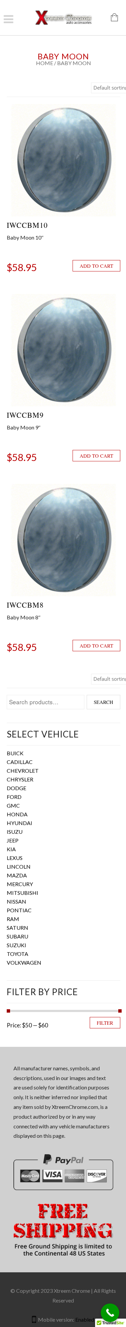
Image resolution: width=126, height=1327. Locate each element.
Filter (105, 1022)
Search (103, 702)
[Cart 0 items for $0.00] (111, 18)
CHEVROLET (23, 770)
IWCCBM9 (25, 415)
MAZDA (17, 875)
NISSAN (16, 901)
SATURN (17, 927)
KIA (11, 849)
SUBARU (17, 936)
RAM (13, 919)
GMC (13, 805)
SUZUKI (16, 945)
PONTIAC (19, 910)
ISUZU (15, 831)
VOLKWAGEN (24, 962)
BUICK (15, 753)
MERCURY (20, 884)
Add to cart (96, 265)
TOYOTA (17, 954)
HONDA (17, 814)
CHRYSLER (20, 779)
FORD (14, 797)
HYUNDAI (19, 823)
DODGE (16, 788)
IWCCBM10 (27, 225)
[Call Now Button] (110, 1313)
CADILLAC (20, 762)
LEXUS (15, 858)
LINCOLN (19, 866)
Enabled (84, 1319)
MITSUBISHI (22, 892)
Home (44, 63)
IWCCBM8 (25, 605)
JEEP (12, 840)
